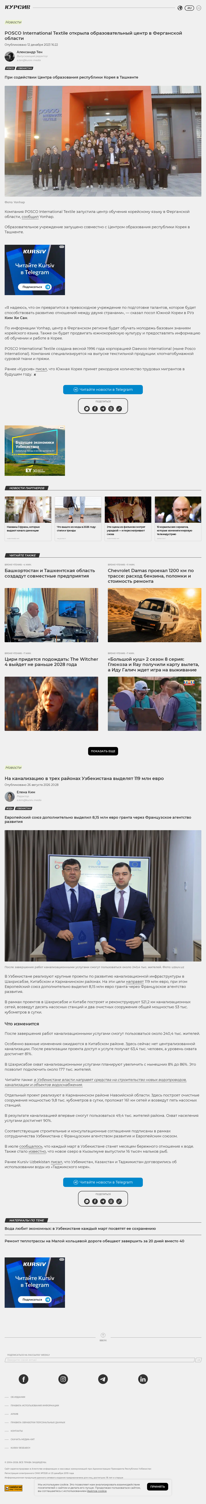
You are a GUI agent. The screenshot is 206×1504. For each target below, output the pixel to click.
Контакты (17, 1431)
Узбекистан (25, 68)
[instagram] (63, 1379)
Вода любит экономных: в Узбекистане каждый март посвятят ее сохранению (80, 1228)
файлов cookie (97, 1491)
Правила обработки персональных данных (38, 1422)
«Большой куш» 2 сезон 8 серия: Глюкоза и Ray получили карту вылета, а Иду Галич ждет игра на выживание (153, 665)
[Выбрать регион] (180, 8)
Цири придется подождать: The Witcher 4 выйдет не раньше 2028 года (51, 662)
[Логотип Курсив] (17, 7)
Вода (9, 808)
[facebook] (23, 1379)
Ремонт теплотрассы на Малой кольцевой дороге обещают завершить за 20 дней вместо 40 (94, 1241)
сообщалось (30, 1146)
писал (41, 369)
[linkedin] (143, 1379)
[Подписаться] (198, 1360)
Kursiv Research (20, 1448)
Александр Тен (29, 52)
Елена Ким (26, 792)
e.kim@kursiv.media (29, 800)
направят (135, 981)
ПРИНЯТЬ (157, 1486)
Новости (13, 22)
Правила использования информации (35, 1405)
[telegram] (103, 1379)
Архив (14, 1414)
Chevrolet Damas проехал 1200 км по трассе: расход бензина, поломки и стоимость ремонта (151, 576)
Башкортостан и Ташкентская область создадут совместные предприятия (50, 573)
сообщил (30, 217)
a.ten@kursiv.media (29, 60)
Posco (10, 68)
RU (189, 8)
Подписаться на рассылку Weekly (28, 1355)
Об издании (18, 1397)
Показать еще (103, 751)
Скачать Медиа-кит (23, 1439)
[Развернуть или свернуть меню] (198, 8)
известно (37, 1151)
